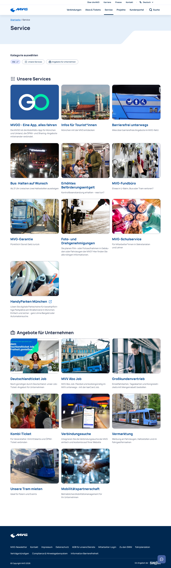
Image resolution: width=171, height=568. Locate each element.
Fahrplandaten (142, 547)
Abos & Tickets (93, 9)
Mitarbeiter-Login (107, 547)
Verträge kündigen (19, 553)
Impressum (47, 547)
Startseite (15, 19)
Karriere (107, 2)
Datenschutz (62, 547)
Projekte (121, 9)
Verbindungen (74, 9)
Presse (118, 2)
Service (109, 9)
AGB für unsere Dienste (83, 547)
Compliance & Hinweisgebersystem (50, 553)
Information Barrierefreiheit (84, 553)
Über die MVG (93, 2)
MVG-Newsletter (18, 547)
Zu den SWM (125, 547)
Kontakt (129, 2)
